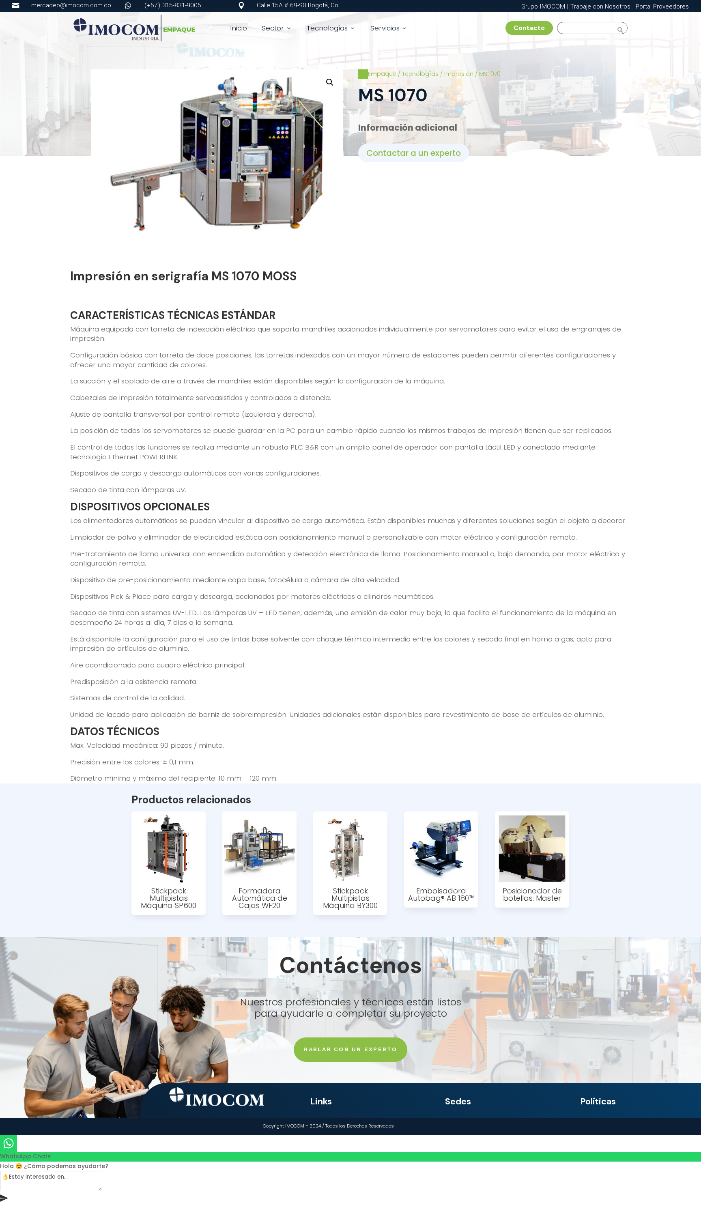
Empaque (382, 74)
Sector (277, 28)
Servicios (389, 28)
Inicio (238, 28)
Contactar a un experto (413, 153)
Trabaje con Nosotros (600, 6)
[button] (330, 82)
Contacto (532, 28)
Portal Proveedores (662, 6)
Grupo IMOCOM (543, 6)
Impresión (458, 74)
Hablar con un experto (350, 1049)
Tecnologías (331, 28)
